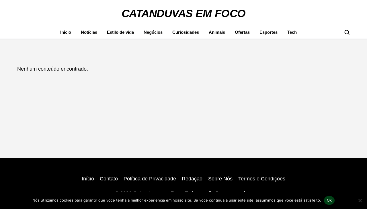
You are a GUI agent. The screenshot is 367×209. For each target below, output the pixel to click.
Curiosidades (185, 32)
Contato (109, 179)
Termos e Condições (261, 179)
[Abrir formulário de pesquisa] (347, 32)
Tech (292, 32)
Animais (217, 32)
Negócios (153, 32)
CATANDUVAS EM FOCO (184, 13)
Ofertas (242, 32)
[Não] (360, 200)
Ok (329, 200)
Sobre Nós (220, 179)
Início (65, 32)
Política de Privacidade (150, 179)
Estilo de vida (120, 32)
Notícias (89, 32)
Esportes (268, 32)
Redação (192, 179)
